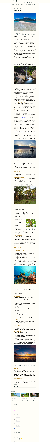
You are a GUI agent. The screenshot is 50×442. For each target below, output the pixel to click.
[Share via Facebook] (14, 386)
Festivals (21, 4)
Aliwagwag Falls (33, 398)
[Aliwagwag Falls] (34, 395)
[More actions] (35, 8)
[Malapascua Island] (15, 395)
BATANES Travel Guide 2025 (25, 398)
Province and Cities (30, 4)
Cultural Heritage (17, 4)
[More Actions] (35, 410)
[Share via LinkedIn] (17, 386)
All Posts (12, 4)
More (34, 4)
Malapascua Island (14, 398)
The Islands (25, 4)
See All (38, 391)
